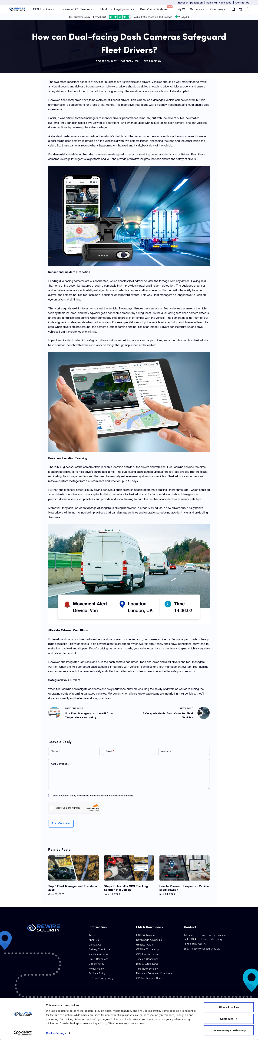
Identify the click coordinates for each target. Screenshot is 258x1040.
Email (110, 751)
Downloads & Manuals (149, 939)
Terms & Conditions (147, 959)
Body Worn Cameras (188, 9)
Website (166, 751)
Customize (226, 1018)
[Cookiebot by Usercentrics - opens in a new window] (22, 1033)
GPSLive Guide (144, 944)
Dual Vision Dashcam (154, 9)
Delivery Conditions (99, 949)
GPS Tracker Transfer (147, 954)
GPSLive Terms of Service (150, 978)
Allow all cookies (228, 1007)
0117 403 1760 (199, 944)
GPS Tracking (152, 61)
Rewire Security (106, 61)
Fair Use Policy (97, 973)
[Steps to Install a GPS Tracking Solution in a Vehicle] (129, 868)
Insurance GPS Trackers (76, 9)
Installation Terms (98, 954)
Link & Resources (98, 959)
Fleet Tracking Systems (116, 9)
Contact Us (242, 2)
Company (216, 9)
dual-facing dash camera (66, 141)
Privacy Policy (96, 968)
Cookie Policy (96, 963)
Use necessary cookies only (229, 1030)
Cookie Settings (56, 1033)
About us (94, 939)
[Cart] (240, 9)
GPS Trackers (42, 9)
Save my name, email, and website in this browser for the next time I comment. (93, 795)
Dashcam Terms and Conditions (154, 973)
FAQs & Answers (145, 935)
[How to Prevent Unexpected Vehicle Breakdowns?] (184, 868)
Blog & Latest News (147, 963)
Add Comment (60, 763)
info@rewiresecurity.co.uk (205, 948)
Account (93, 935)
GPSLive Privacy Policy (101, 978)
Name (55, 751)
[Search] (233, 9)
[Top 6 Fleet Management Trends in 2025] (73, 868)
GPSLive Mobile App (147, 949)
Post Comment (61, 823)
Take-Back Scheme (147, 968)
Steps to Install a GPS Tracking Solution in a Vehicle (126, 888)
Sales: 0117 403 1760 (218, 2)
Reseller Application (190, 2)
